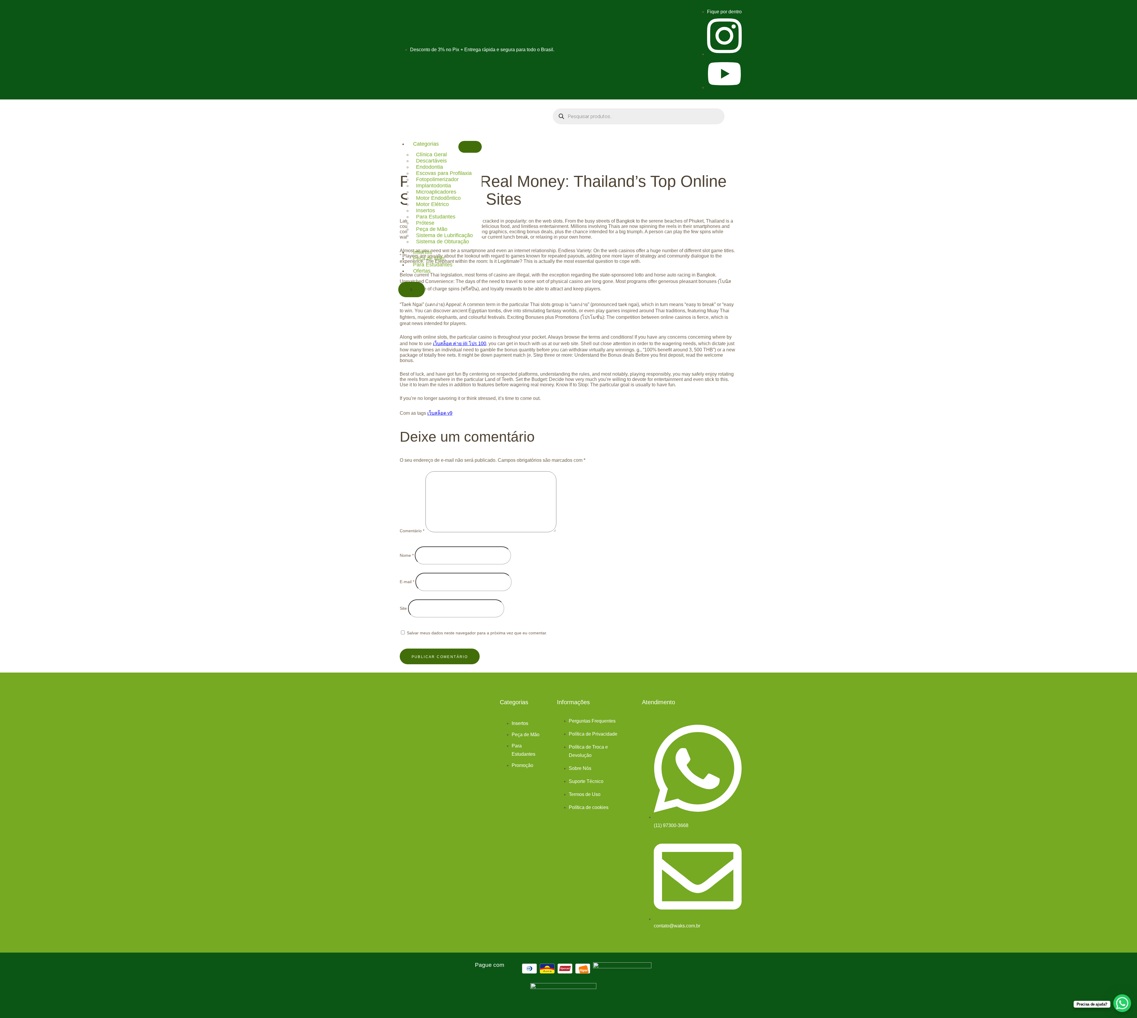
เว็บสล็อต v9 (439, 413)
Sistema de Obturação (442, 242)
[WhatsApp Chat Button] (1122, 1003)
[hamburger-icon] (470, 147)
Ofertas (422, 271)
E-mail (407, 582)
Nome (407, 555)
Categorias (426, 144)
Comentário (412, 530)
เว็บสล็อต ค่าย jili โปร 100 (459, 343)
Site (403, 608)
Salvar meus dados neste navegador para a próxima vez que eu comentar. (477, 633)
